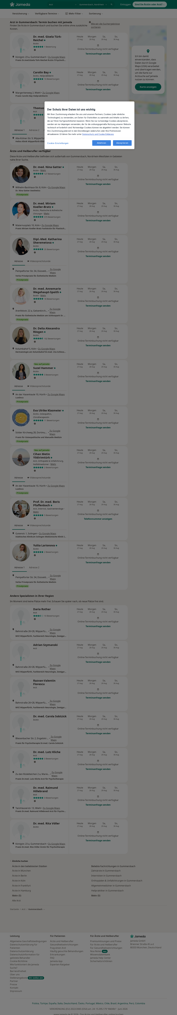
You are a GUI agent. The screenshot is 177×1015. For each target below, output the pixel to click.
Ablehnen (101, 143)
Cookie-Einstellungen (58, 143)
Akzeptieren (122, 143)
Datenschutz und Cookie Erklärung (98, 134)
